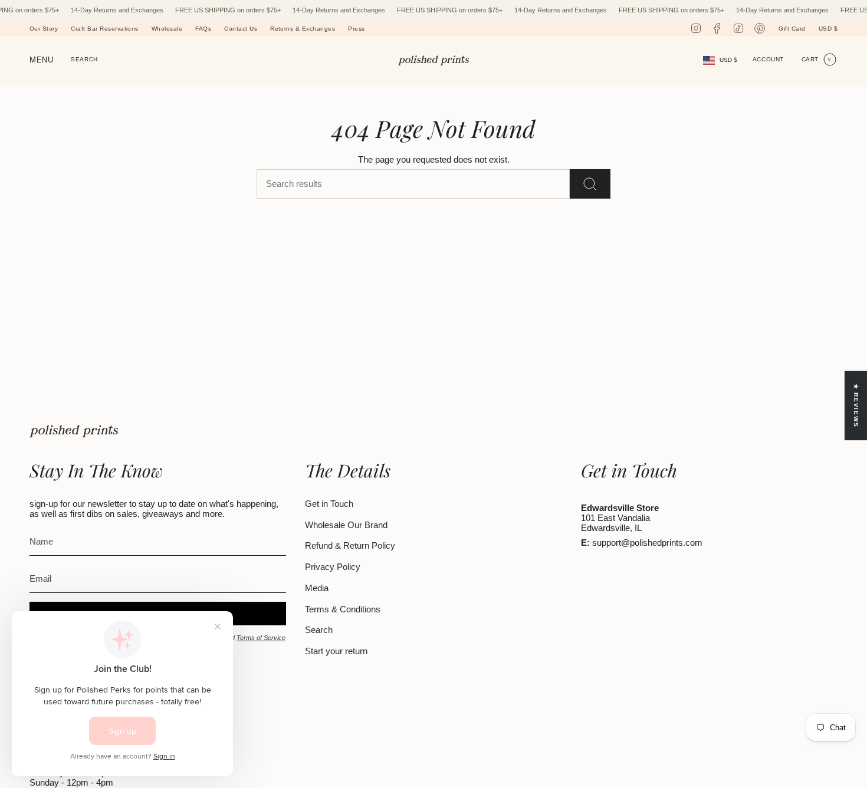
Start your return (336, 651)
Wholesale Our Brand (346, 525)
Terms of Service (261, 637)
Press (356, 28)
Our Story (43, 28)
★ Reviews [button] (856, 405)
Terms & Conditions (342, 609)
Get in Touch (329, 504)
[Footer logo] (73, 431)
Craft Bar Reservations (105, 28)
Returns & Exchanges (302, 28)
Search (319, 630)
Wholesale (167, 28)
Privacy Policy (332, 567)
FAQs (203, 28)
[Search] (590, 184)
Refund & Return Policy (350, 545)
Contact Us (240, 28)
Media (317, 588)
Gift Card (792, 28)
